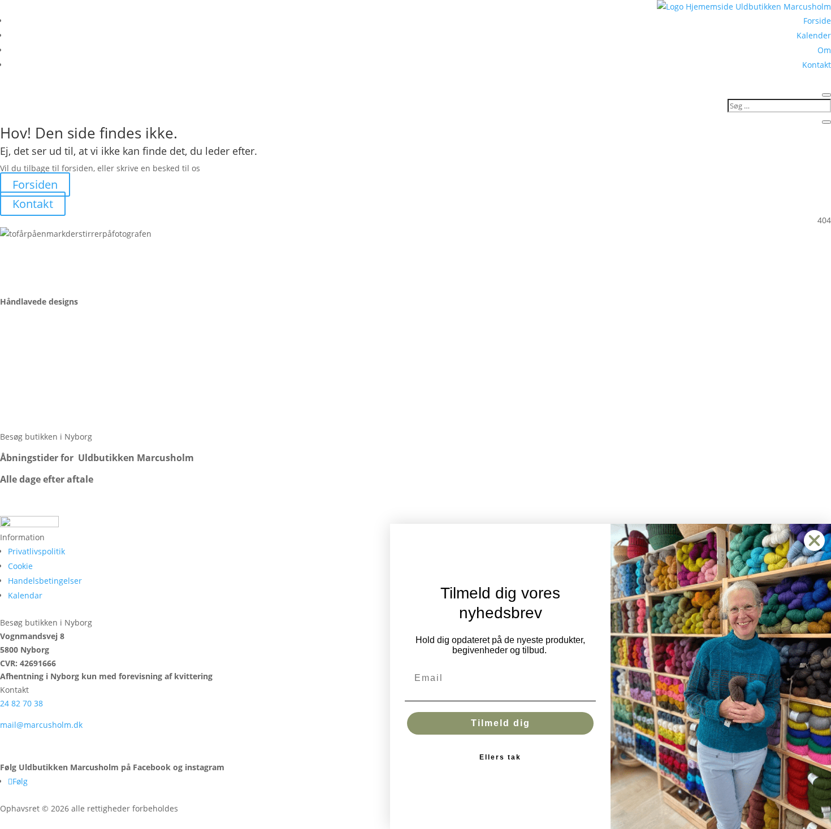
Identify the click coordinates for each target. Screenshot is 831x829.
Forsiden (35, 184)
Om (824, 50)
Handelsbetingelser (45, 580)
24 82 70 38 (21, 703)
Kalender (814, 35)
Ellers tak (500, 757)
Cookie (20, 566)
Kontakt (816, 64)
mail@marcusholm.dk (41, 724)
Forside (817, 20)
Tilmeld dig (500, 723)
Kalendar (25, 595)
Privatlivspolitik (36, 551)
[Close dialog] (814, 540)
